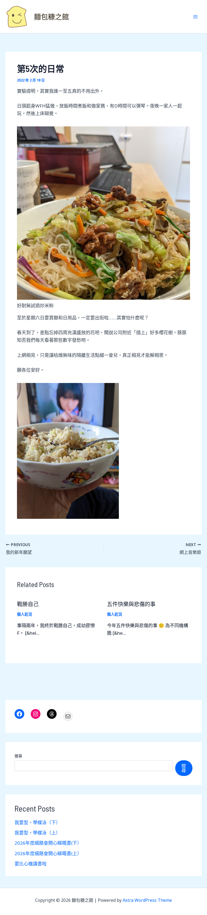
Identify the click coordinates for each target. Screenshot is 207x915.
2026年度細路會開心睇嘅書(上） (48, 853)
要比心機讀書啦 (31, 864)
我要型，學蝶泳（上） (37, 833)
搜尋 (18, 755)
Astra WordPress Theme (147, 900)
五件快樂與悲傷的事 (131, 604)
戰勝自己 (28, 604)
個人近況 (24, 614)
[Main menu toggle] (195, 17)
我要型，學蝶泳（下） (37, 822)
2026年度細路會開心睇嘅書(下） (48, 843)
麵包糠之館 (51, 16)
